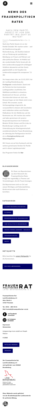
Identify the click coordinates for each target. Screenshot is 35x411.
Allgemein (7, 212)
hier (22, 153)
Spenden (7, 350)
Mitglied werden (11, 344)
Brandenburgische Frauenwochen (16, 218)
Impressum (6, 325)
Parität (6, 241)
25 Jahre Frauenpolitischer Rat (15, 206)
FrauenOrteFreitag (10, 235)
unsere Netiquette (22, 256)
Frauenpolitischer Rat (16, 40)
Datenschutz (7, 327)
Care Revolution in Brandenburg (15, 224)
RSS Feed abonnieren (12, 266)
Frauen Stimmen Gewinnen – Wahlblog (17, 229)
